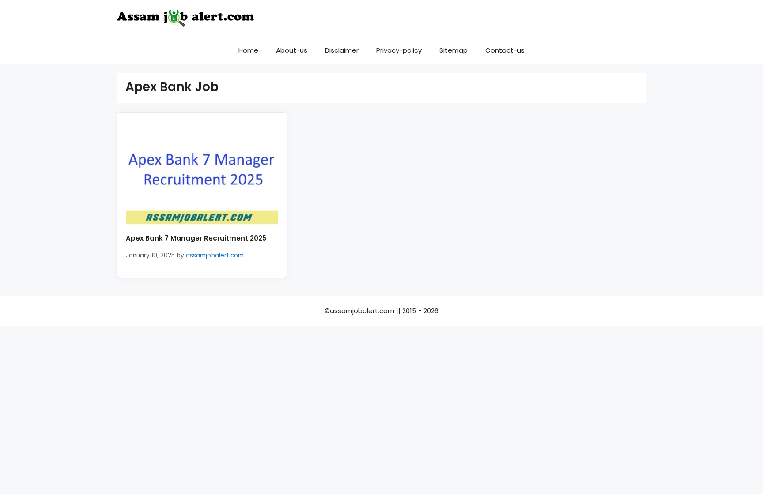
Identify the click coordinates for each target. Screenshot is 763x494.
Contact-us (505, 50)
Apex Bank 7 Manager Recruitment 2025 (196, 238)
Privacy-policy (399, 50)
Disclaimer (342, 50)
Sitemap (453, 50)
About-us (291, 50)
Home (248, 50)
